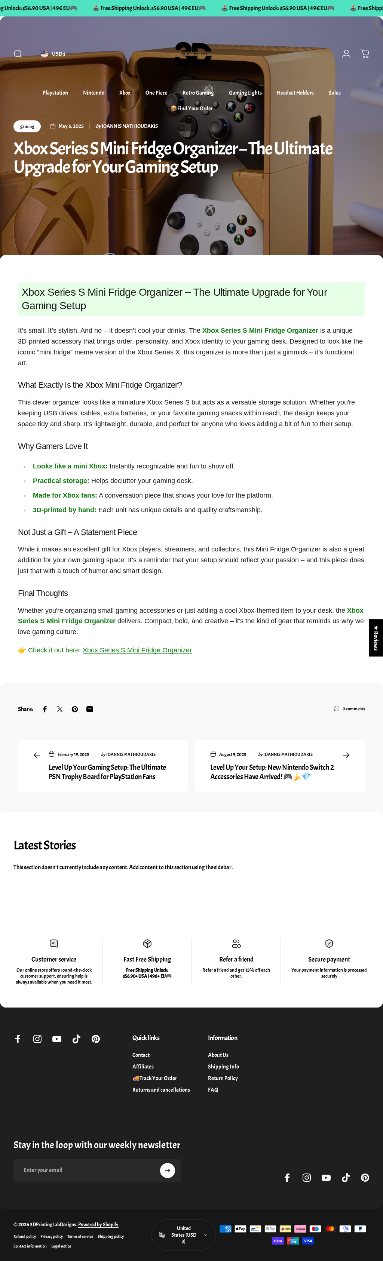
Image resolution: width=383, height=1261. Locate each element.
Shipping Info (223, 1066)
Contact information (30, 1246)
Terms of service (80, 1236)
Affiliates (143, 1066)
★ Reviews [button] (376, 638)
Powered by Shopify (98, 1224)
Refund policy (24, 1236)
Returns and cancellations (161, 1090)
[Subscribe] (167, 1170)
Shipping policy (111, 1236)
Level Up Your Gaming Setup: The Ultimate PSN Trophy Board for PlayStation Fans (107, 772)
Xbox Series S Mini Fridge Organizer (137, 650)
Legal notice (61, 1246)
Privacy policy (51, 1236)
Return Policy (223, 1078)
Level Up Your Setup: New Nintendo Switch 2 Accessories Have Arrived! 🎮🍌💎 (272, 772)
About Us (218, 1055)
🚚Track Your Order (154, 1078)
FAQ (213, 1090)
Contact (141, 1055)
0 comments (354, 709)
